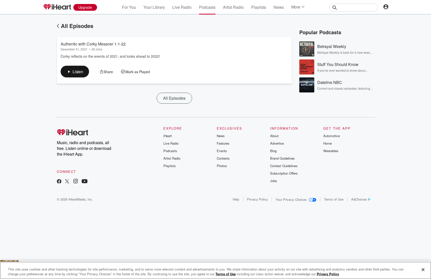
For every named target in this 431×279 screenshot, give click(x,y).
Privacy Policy (257, 199)
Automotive (331, 135)
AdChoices (359, 199)
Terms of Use (333, 199)
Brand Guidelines (282, 158)
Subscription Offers (284, 173)
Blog (273, 150)
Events (222, 150)
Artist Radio (233, 7)
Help (236, 199)
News (279, 7)
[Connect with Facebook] (59, 182)
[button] (75, 71)
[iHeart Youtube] (85, 182)
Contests (223, 158)
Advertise (277, 143)
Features (223, 143)
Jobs (273, 180)
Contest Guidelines (284, 165)
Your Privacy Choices (291, 199)
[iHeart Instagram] (75, 182)
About (274, 135)
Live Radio (182, 7)
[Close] (423, 269)
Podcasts (207, 7)
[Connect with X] (67, 182)
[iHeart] (57, 7)
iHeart (167, 135)
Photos (222, 165)
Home (327, 143)
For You (129, 7)
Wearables (330, 150)
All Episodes (77, 26)
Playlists (258, 7)
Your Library (154, 7)
